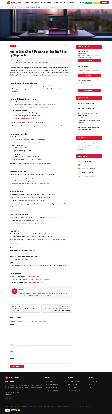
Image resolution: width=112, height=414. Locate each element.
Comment (13, 324)
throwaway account (24, 253)
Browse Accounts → (89, 90)
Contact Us (92, 387)
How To (20, 7)
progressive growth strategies (40, 279)
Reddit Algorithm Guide (74, 390)
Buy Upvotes (35, 3)
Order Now (105, 3)
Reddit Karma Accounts (52, 390)
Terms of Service (93, 381)
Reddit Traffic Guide (73, 387)
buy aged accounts (59, 239)
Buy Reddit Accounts (51, 387)
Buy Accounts (57, 3)
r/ (10, 398)
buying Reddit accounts (20, 75)
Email (12, 351)
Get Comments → (89, 75)
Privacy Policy (93, 384)
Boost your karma (45, 265)
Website (12, 358)
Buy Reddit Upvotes (51, 381)
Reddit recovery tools (21, 259)
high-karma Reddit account (41, 126)
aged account (61, 265)
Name (12, 344)
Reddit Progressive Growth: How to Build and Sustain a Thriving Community (57, 309)
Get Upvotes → (89, 60)
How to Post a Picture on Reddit (86, 103)
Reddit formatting (22, 118)
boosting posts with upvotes (40, 75)
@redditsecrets (9, 394)
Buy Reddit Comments (52, 384)
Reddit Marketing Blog (73, 381)
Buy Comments (46, 3)
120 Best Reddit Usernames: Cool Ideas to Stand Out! (89, 121)
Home (27, 3)
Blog (65, 3)
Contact (72, 3)
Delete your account (30, 282)
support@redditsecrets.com (12, 392)
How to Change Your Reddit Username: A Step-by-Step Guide (24, 309)
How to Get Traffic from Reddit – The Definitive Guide (88, 114)
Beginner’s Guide (33, 276)
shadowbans (46, 163)
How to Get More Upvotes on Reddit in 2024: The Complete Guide (88, 128)
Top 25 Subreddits (72, 384)
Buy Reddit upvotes (40, 204)
